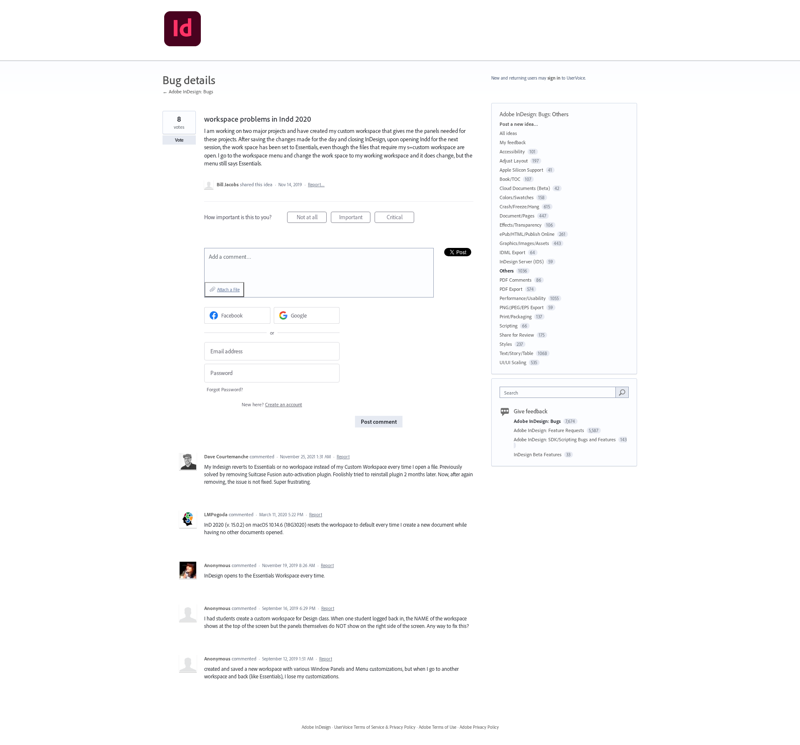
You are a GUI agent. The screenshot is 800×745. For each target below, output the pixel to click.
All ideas (508, 133)
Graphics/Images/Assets (524, 243)
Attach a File (228, 289)
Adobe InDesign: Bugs (525, 114)
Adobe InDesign (316, 727)
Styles (506, 344)
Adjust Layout (514, 161)
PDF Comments (516, 280)
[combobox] (560, 392)
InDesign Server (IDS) (522, 261)
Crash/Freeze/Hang (519, 206)
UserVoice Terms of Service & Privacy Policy (374, 727)
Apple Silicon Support (521, 170)
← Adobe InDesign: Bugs (187, 91)
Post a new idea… (519, 124)
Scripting (509, 325)
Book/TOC (510, 179)
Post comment (379, 421)
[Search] (622, 392)
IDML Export (512, 252)
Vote (179, 140)
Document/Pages (517, 215)
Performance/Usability (523, 298)
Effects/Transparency (521, 225)
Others (560, 114)
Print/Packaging (516, 316)
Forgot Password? (225, 389)
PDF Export (511, 289)
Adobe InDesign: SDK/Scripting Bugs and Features (565, 439)
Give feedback (531, 411)
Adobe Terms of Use (437, 727)
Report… (316, 185)
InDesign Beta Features (538, 454)
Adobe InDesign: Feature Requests (549, 430)
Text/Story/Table (516, 353)
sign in (554, 78)
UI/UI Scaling (513, 362)
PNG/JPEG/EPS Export (522, 307)
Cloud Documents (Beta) (525, 188)
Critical (400, 218)
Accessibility (512, 151)
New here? (272, 404)
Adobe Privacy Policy (479, 727)
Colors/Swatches (517, 197)
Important (354, 218)
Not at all (312, 218)
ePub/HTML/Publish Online (527, 234)
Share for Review (517, 335)
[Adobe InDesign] (182, 30)
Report (343, 457)
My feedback (513, 142)
